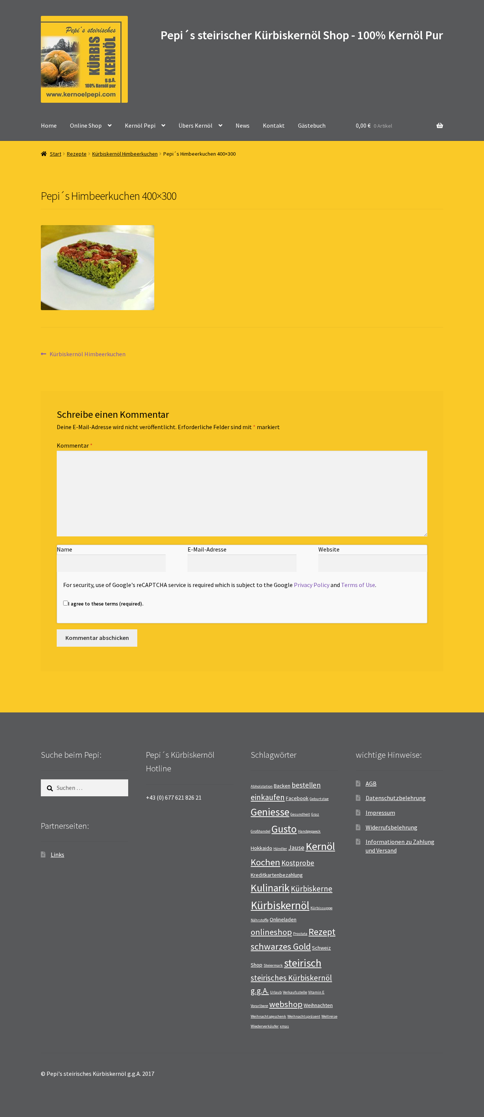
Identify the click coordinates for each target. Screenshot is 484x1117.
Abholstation (262, 786)
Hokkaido (261, 848)
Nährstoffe (259, 920)
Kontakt (274, 125)
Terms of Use (358, 585)
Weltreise (329, 1016)
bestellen (306, 784)
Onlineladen (283, 919)
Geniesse (270, 812)
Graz (315, 814)
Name (64, 549)
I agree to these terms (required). (105, 604)
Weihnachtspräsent (303, 1016)
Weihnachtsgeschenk (268, 1016)
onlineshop (271, 932)
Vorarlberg (259, 1005)
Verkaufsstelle (295, 992)
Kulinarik (270, 888)
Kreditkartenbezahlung (277, 874)
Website (329, 549)
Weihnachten (318, 1005)
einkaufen (268, 797)
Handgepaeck (309, 831)
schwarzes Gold (281, 946)
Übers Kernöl (195, 125)
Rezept (322, 932)
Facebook (297, 798)
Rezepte (77, 153)
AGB (371, 783)
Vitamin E (316, 992)
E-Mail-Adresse (207, 549)
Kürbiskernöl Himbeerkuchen (125, 153)
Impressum (380, 812)
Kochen (265, 862)
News (243, 125)
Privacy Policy (311, 585)
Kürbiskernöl (280, 905)
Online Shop (86, 125)
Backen (282, 785)
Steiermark (273, 965)
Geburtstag (319, 798)
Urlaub (276, 992)
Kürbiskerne (311, 889)
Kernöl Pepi (140, 125)
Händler (280, 848)
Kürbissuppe (321, 907)
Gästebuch (312, 125)
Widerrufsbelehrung (391, 827)
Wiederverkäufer (265, 1026)
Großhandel (260, 831)
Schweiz (321, 947)
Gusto (284, 828)
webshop (285, 1004)
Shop (256, 964)
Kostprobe (297, 862)
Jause (296, 848)
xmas (284, 1026)
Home (49, 125)
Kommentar (75, 445)
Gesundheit (300, 814)
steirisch (302, 963)
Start (55, 153)
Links (57, 854)
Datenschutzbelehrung (396, 798)
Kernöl (320, 846)
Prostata (300, 933)
